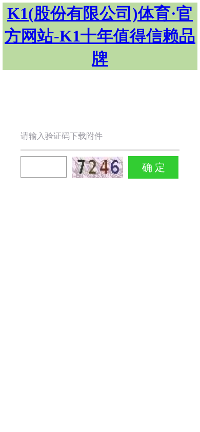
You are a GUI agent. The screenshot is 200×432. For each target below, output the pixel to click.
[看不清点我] (97, 167)
